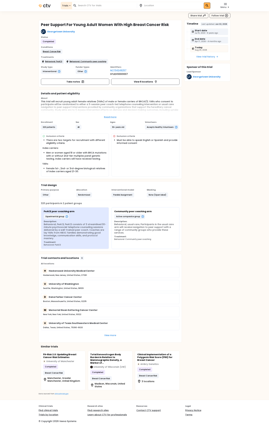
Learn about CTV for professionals (107, 414)
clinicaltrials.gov (61, 394)
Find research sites (98, 410)
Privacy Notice (193, 410)
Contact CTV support (148, 410)
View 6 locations (143, 81)
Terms (188, 414)
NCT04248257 (118, 70)
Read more (110, 117)
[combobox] (106, 5)
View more (110, 335)
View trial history (205, 56)
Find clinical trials (48, 410)
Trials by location (48, 414)
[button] (51, 51)
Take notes (73, 81)
